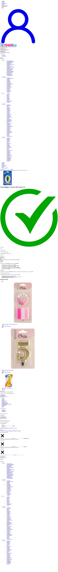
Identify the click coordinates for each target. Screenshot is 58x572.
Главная (3, 162)
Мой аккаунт (4, 411)
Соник (8, 118)
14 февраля (8, 81)
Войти (1, 457)
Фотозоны (8, 67)
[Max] (8, 52)
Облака (8, 65)
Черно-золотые (9, 557)
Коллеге (8, 98)
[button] (2, 58)
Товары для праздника (10, 71)
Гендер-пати (9, 86)
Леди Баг (8, 124)
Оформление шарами (10, 68)
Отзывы (3, 2)
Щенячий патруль (9, 523)
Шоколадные (9, 143)
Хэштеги (8, 112)
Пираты (8, 117)
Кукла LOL (8, 116)
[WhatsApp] (2, 52)
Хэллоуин (8, 91)
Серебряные (9, 159)
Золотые (8, 151)
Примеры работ (4, 6)
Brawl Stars (8, 121)
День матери (9, 83)
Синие (8, 550)
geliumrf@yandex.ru (3, 50)
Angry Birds (8, 113)
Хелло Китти (9, 128)
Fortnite (8, 129)
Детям (8, 102)
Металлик (8, 155)
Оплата (3, 1)
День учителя (9, 90)
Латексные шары (9, 72)
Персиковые (9, 152)
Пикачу (8, 109)
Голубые (8, 157)
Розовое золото (9, 147)
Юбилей (8, 80)
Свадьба (8, 87)
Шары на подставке (10, 62)
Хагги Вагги (9, 120)
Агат (8, 149)
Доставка (3, 163)
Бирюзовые (8, 138)
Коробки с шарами (10, 74)
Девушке (8, 96)
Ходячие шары (9, 66)
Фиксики (8, 135)
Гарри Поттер (9, 114)
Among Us (8, 104)
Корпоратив (9, 88)
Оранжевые (9, 146)
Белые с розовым (9, 156)
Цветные (8, 148)
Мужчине (8, 99)
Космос (8, 107)
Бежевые (8, 540)
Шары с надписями (10, 70)
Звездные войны (9, 131)
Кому (3, 93)
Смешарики (9, 110)
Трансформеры (9, 119)
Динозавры (8, 115)
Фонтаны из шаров (10, 69)
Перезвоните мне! (26, 438)
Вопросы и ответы (4, 402)
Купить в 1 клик (4, 326)
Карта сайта (3, 405)
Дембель (8, 79)
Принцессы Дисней (10, 126)
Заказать (25, 446)
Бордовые (8, 144)
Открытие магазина (10, 486)
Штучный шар (18, 259)
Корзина (3, 426)
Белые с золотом (9, 150)
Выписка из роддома (10, 78)
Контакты (3, 166)
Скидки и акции (4, 3)
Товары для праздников (6, 170)
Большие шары (9, 63)
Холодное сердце (9, 136)
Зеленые (8, 145)
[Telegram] (5, 52)
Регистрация (4, 457)
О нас (3, 7)
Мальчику (8, 94)
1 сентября (8, 77)
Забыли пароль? (2, 456)
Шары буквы (9, 476)
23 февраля (8, 85)
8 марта (8, 89)
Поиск (12, 169)
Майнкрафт (8, 108)
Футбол (8, 111)
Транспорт (8, 513)
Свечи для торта (12, 170)
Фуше (8, 142)
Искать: (1, 169)
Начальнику (9, 101)
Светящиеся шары (9, 75)
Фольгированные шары (10, 61)
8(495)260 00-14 (2, 51)
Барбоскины (9, 130)
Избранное (3, 410)
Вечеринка (8, 84)
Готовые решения (9, 60)
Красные (8, 140)
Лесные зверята (9, 132)
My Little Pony (9, 105)
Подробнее (3, 389)
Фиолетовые (9, 160)
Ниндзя (8, 133)
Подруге (8, 97)
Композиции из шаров (10, 64)
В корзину (2, 257)
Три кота (8, 530)
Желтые (8, 139)
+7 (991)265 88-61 (2, 395)
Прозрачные (9, 158)
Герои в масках (9, 123)
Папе (8, 95)
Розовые (8, 153)
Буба (7, 106)
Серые (8, 141)
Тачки (8, 134)
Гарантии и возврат (5, 5)
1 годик (8, 92)
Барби (8, 122)
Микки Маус (9, 125)
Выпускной (9, 82)
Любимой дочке (9, 503)
